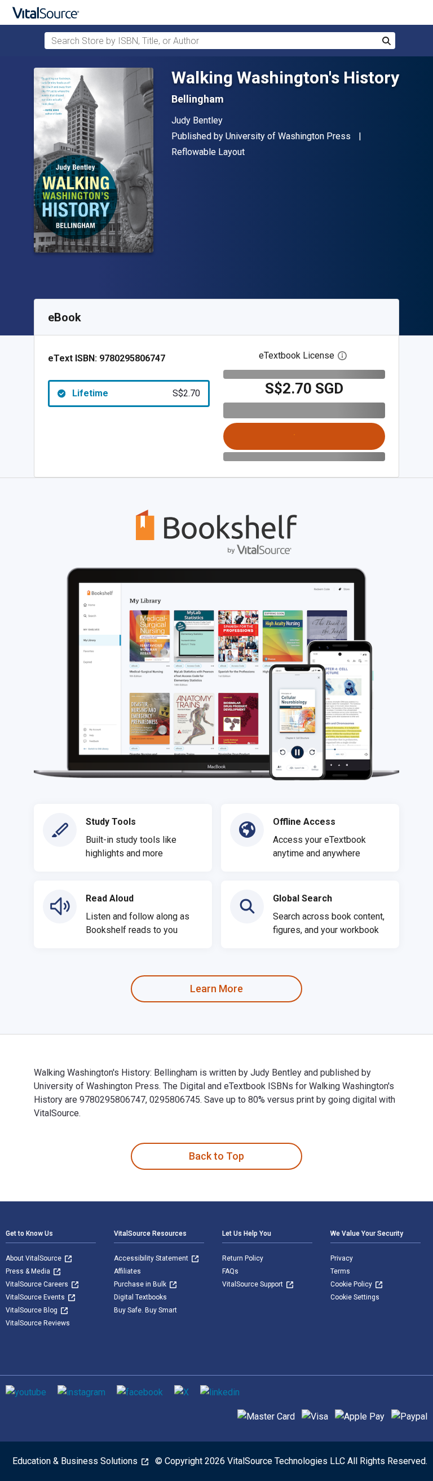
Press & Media (29, 1271)
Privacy (341, 1258)
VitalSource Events (36, 1297)
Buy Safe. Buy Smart (145, 1310)
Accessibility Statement (152, 1258)
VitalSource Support (253, 1284)
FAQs (230, 1271)
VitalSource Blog (32, 1310)
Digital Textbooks (140, 1297)
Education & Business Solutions (76, 1461)
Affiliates (127, 1271)
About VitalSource (34, 1258)
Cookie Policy (352, 1284)
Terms (340, 1271)
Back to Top (216, 1156)
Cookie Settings (354, 1297)
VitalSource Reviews (38, 1323)
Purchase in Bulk (141, 1284)
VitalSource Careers (38, 1284)
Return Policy (242, 1258)
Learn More (216, 988)
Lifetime (136, 393)
